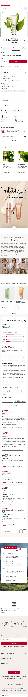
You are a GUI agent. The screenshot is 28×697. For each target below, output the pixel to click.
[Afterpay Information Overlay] (20, 51)
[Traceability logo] (3, 127)
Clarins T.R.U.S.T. (19, 127)
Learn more (3, 607)
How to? (19, 76)
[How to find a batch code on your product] (25, 132)
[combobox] (14, 690)
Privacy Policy (5, 686)
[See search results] (25, 3)
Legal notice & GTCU (9, 683)
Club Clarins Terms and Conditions (18, 686)
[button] (14, 68)
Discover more (6, 167)
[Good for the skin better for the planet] (6, 108)
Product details (16, 45)
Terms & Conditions (19, 641)
